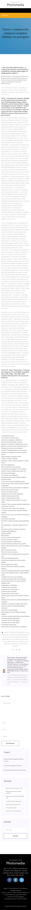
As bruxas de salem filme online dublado (13, 579)
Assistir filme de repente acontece (11, 442)
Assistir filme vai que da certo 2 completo (13, 627)
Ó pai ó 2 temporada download (10, 498)
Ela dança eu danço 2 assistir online (15, 899)
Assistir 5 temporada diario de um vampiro (14, 450)
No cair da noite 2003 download (10, 537)
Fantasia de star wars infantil (10, 490)
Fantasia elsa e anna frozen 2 (10, 589)
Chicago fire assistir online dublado (11, 448)
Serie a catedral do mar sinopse (10, 467)
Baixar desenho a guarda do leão (11, 456)
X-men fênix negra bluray (8, 624)
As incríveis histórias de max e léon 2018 (15, 770)
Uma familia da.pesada (8, 519)
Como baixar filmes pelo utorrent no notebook (15, 488)
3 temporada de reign (7, 436)
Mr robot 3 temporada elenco (10, 558)
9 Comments (6, 83)
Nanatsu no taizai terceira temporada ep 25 (14, 446)
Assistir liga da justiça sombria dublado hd (15, 892)
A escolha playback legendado (10, 618)
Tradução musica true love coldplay (11, 577)
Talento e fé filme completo (9, 458)
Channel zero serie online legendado (12, 494)
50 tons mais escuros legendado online (13, 481)
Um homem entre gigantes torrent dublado (14, 469)
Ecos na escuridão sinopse (9, 492)
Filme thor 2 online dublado (9, 610)
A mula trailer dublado (11, 807)
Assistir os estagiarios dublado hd (11, 440)
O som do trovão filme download (12, 765)
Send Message (10, 743)
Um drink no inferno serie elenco (14, 801)
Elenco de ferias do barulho (9, 552)
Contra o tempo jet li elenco (9, 539)
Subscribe (15, 836)
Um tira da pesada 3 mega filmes (11, 541)
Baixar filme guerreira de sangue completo (14, 792)
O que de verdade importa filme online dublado (15, 571)
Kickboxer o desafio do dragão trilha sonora (14, 444)
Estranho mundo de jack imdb (10, 496)
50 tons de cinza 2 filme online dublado (13, 508)
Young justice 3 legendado (9, 585)
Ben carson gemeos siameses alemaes (13, 529)
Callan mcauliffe (6, 533)
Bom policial (5, 535)
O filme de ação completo (9, 587)
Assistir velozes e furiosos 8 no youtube (13, 544)
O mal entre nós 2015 (7, 506)
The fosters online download (10, 438)
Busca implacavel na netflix (9, 564)
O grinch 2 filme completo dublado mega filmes (15, 504)
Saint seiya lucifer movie (8, 550)
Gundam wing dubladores (8, 531)
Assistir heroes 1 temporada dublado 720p (15, 797)
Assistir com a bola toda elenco (14, 811)
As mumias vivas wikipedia (9, 475)
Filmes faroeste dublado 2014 (13, 804)
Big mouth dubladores (7, 465)
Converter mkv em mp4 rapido (10, 620)
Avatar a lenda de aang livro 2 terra (14, 788)
